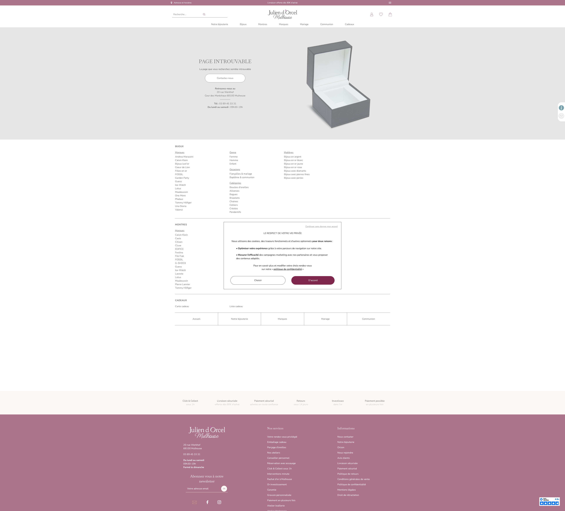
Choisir (258, 280)
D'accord (313, 280)
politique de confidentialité (288, 269)
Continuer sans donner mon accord (321, 226)
